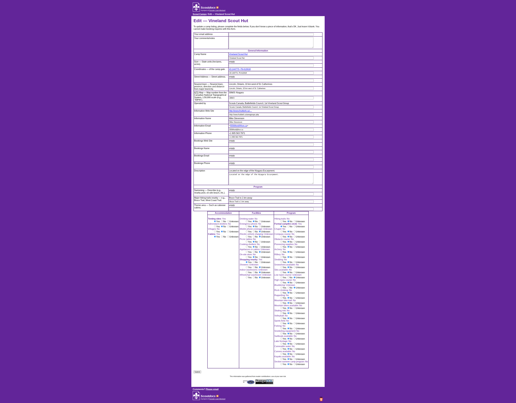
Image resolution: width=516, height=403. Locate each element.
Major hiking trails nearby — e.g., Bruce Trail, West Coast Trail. (209, 199)
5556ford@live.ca (238, 126)
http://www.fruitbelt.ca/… (240, 111)
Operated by (200, 103)
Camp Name (200, 54)
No (224, 221)
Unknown (234, 221)
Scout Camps (200, 14)
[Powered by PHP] (249, 383)
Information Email (202, 126)
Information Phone (203, 133)
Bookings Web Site (203, 141)
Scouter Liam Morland (217, 10)
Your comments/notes (204, 38)
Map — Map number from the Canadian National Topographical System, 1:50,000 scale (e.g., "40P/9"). (210, 96)
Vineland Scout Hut (238, 54)
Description (199, 171)
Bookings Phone (202, 163)
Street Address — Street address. (210, 77)
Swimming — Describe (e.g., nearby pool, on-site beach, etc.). (209, 191)
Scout (208, 7)
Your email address (203, 34)
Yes (218, 221)
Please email (212, 389)
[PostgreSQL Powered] (264, 383)
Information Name (202, 118)
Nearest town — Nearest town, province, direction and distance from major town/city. (209, 86)
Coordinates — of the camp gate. (209, 69)
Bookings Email (201, 156)
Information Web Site (204, 111)
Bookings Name (201, 148)
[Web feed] (217, 7)
